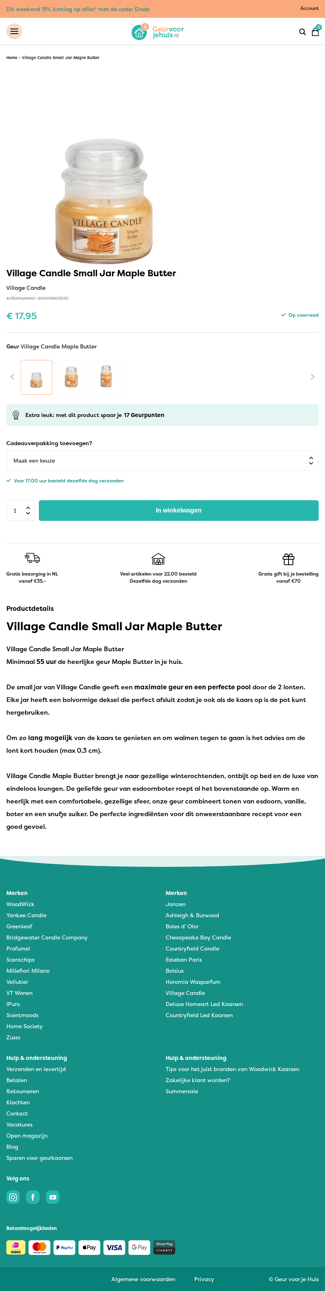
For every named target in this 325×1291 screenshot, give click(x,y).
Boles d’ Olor (182, 926)
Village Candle (185, 992)
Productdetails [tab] (30, 608)
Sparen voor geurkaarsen (39, 1157)
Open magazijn (27, 1135)
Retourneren (22, 1091)
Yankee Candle (26, 915)
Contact (17, 1113)
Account (309, 8)
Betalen (16, 1080)
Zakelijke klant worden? (198, 1080)
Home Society (24, 1026)
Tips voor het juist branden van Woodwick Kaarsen (232, 1069)
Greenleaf (19, 926)
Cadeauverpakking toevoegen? (49, 443)
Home (11, 57)
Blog (12, 1146)
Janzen (175, 904)
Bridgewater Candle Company (47, 937)
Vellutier (17, 981)
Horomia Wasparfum (193, 981)
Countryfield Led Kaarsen (199, 1015)
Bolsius (175, 970)
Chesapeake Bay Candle (198, 937)
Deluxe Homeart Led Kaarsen (204, 1004)
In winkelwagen (179, 510)
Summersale (182, 1091)
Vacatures (19, 1124)
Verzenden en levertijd (36, 1069)
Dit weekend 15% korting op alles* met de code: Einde (77, 9)
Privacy (204, 1279)
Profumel (18, 948)
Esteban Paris (184, 959)
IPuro (13, 1004)
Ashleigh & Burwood (192, 915)
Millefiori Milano (28, 970)
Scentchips (20, 959)
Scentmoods (22, 1015)
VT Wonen (19, 992)
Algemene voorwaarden (143, 1279)
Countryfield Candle (192, 948)
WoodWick (20, 904)
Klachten (18, 1102)
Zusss (13, 1037)
